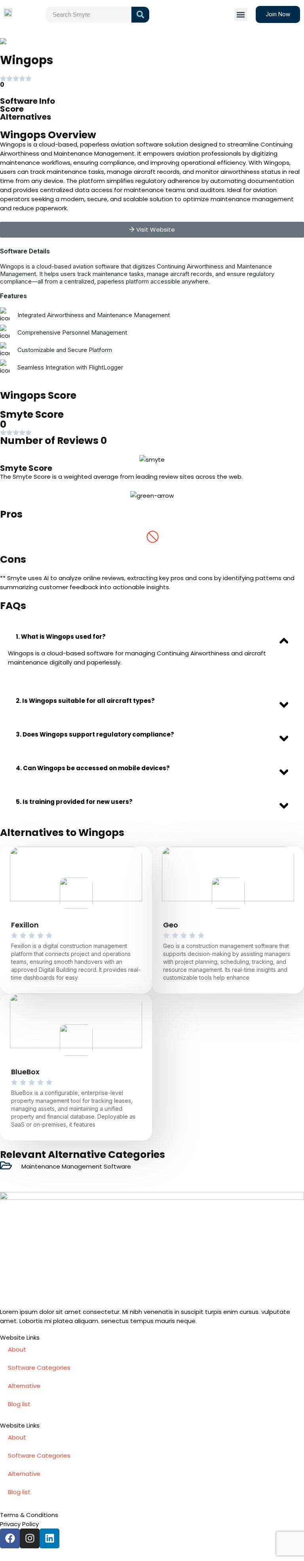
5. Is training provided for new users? (74, 802)
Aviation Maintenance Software (74, 41)
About (17, 1349)
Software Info (27, 101)
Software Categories (39, 1367)
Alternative (24, 1386)
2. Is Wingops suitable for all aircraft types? (85, 701)
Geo (170, 925)
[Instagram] (30, 1538)
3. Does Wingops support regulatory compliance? (95, 734)
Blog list (19, 1404)
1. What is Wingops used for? (61, 636)
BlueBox (25, 1072)
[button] (240, 14)
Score (12, 108)
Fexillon (25, 925)
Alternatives (25, 116)
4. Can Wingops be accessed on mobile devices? (93, 768)
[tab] (152, 636)
